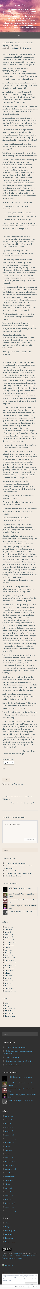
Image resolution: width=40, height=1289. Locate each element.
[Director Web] (7, 1266)
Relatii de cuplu (10, 1016)
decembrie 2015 (10, 991)
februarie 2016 (10, 986)
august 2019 (9, 927)
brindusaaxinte (26, 48)
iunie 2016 (8, 976)
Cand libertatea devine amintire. (16, 863)
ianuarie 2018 (9, 940)
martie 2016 (9, 983)
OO (10, 888)
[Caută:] (20, 850)
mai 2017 (8, 953)
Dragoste (8, 1006)
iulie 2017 (8, 947)
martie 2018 (9, 937)
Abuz (11, 784)
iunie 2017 (8, 950)
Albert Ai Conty (14, 906)
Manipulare (9, 1011)
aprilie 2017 (9, 955)
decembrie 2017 (10, 942)
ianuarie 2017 (9, 960)
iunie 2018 (8, 929)
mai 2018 (8, 932)
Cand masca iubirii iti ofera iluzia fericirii (18, 873)
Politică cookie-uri (7, 1281)
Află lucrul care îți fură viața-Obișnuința (23, 803)
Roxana (11, 911)
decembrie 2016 (10, 963)
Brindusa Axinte (18, 1253)
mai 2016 (8, 978)
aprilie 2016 (9, 981)
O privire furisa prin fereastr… (22, 888)
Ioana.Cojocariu (14, 894)
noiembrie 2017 (10, 945)
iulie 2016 (8, 973)
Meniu (20, 35)
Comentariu (30, 839)
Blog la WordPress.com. (9, 1273)
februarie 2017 (10, 958)
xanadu (20, 5)
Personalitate (9, 1013)
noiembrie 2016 (10, 965)
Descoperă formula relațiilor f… (25, 911)
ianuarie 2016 (9, 988)
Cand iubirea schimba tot (13, 876)
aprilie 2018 (9, 935)
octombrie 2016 (10, 968)
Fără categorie (18, 784)
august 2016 (9, 970)
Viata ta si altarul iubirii (12, 871)
